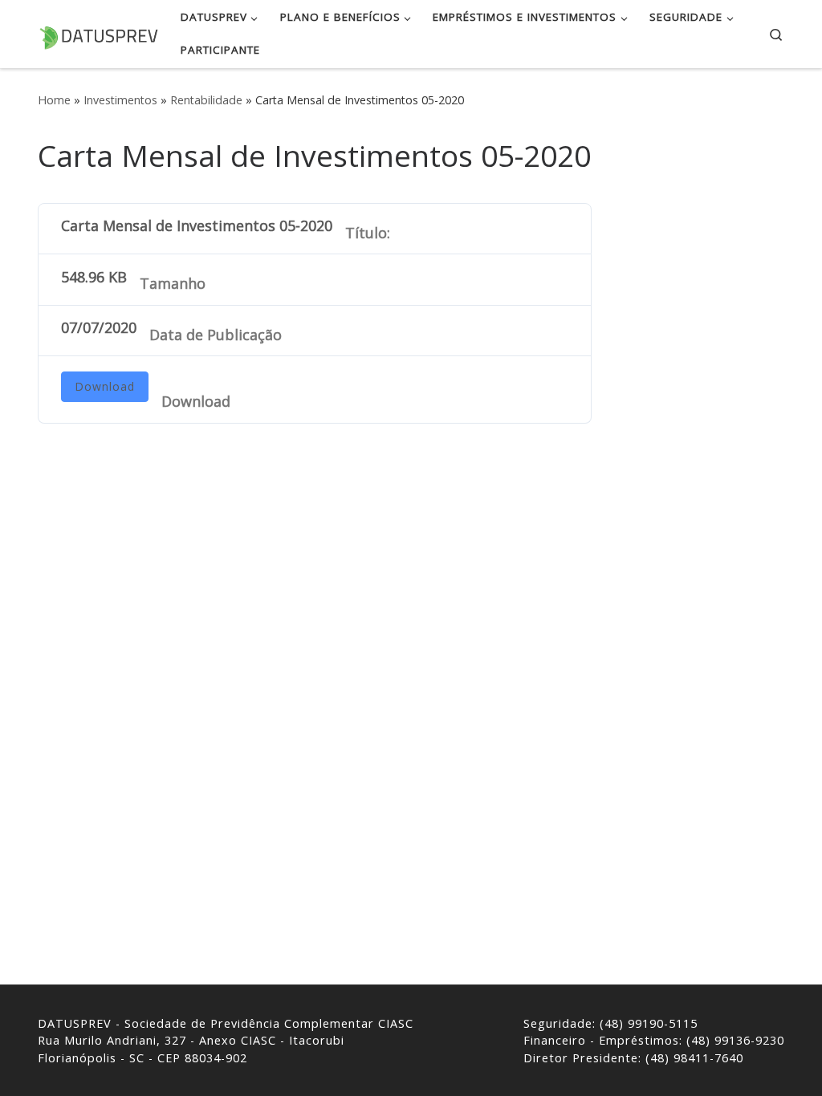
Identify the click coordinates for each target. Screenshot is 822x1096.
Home (54, 100)
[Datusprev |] (98, 33)
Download (105, 386)
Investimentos (120, 100)
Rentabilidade (206, 100)
